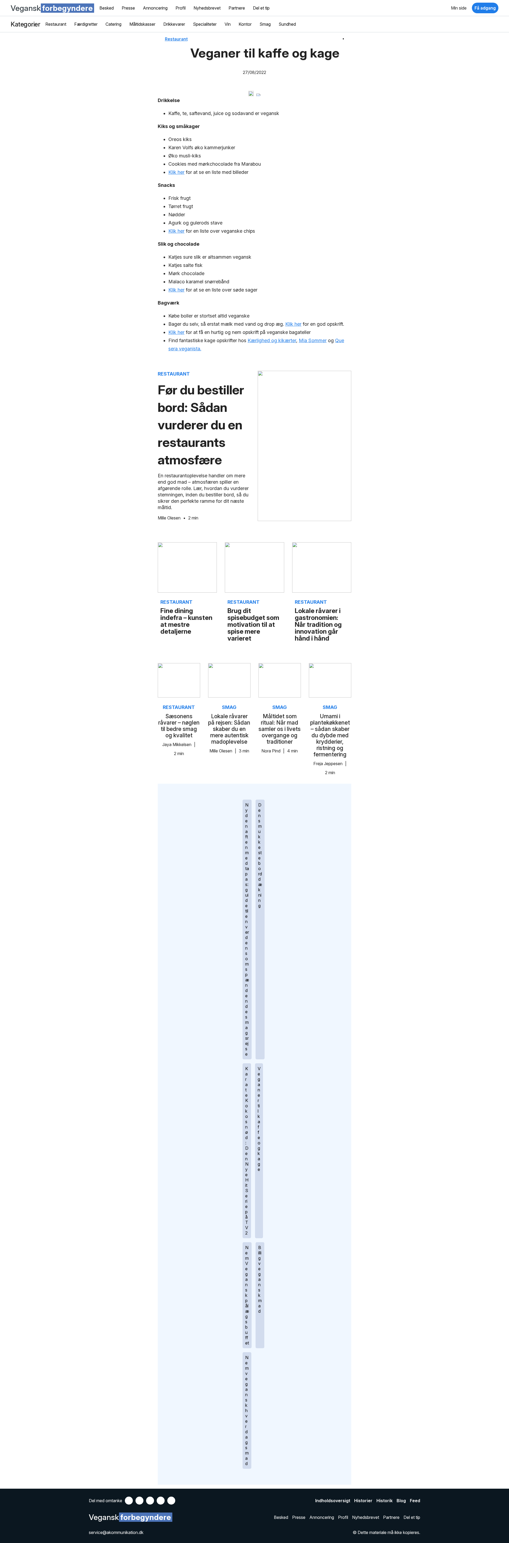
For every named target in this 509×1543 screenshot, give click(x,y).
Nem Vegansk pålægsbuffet (247, 1295)
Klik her (176, 172)
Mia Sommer (313, 340)
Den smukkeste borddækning (260, 855)
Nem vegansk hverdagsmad (247, 1410)
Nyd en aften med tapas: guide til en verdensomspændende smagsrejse (247, 929)
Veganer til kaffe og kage (259, 1119)
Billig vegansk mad (260, 1279)
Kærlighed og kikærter (272, 340)
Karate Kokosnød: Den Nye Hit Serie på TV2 (246, 1151)
